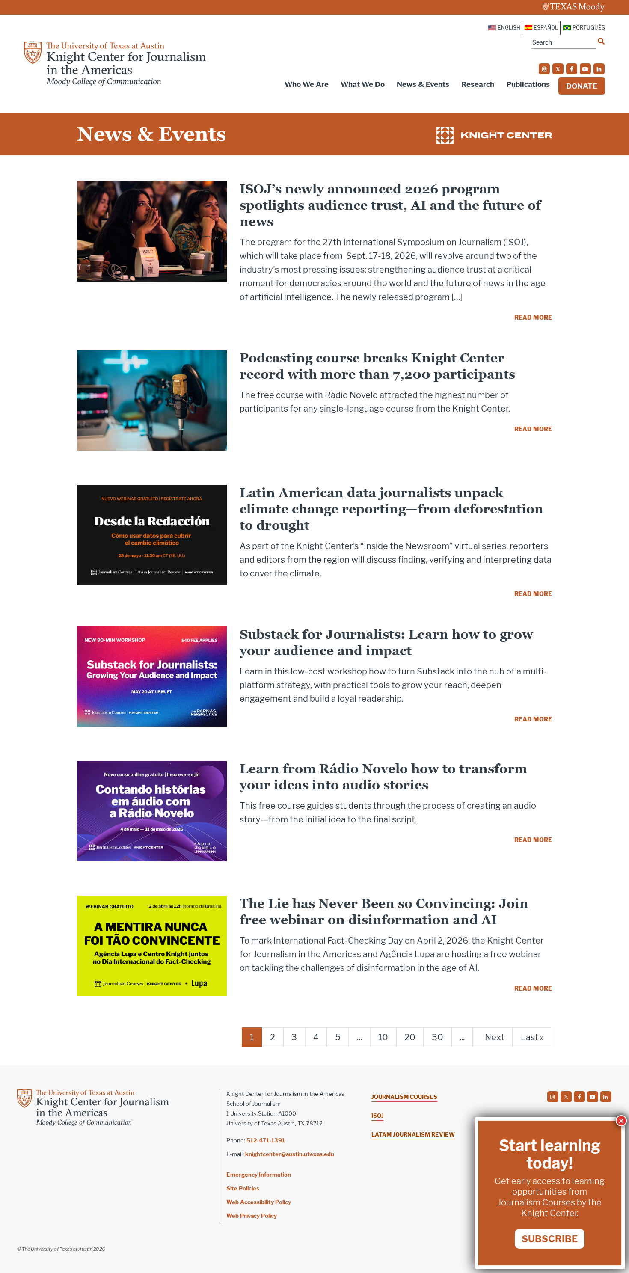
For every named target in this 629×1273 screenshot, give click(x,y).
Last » (532, 1037)
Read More (533, 317)
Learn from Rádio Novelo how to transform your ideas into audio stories (383, 776)
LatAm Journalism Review (413, 1134)
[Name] (601, 41)
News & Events (423, 84)
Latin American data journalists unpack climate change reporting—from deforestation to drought (391, 509)
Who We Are (307, 84)
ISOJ (377, 1115)
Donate (581, 86)
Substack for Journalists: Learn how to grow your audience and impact (386, 642)
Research (477, 84)
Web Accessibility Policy (258, 1202)
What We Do (363, 84)
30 (437, 1037)
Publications (528, 84)
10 (383, 1037)
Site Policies (242, 1188)
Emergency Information (258, 1174)
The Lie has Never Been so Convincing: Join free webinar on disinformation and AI (384, 911)
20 (409, 1037)
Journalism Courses (404, 1096)
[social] (544, 68)
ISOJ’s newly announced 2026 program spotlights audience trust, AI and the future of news (390, 205)
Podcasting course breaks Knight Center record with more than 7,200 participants (377, 366)
